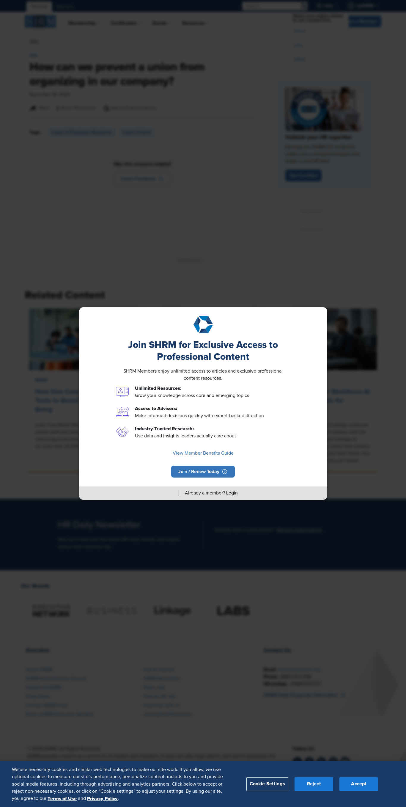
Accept (358, 783)
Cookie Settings (267, 783)
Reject (314, 783)
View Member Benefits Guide (203, 453)
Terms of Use (62, 798)
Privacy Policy (102, 798)
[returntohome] (171, 493)
